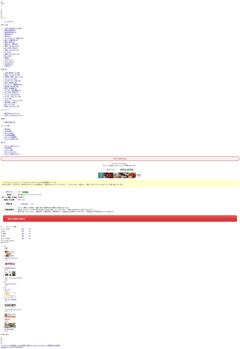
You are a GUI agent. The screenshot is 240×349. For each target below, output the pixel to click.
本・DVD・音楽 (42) (11, 92)
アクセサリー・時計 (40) (12, 80)
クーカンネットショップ (12, 309)
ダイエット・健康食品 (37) (13, 84)
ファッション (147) (10, 78)
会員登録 (13, 345)
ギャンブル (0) (9, 62)
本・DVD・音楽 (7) (10, 48)
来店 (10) (7, 36)
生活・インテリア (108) (12, 75)
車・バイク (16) (9, 104)
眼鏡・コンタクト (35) (11, 106)
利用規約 (51, 345)
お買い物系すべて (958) (12, 73)
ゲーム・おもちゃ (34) (11, 94)
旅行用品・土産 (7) (10, 102)
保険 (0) (7, 58)
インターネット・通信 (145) (13, 38)
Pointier (4, 347)
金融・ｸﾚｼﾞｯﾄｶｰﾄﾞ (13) (11, 54)
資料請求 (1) (8, 34)
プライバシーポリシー (39, 345)
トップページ (9, 21)
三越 (6, 248)
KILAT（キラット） (11, 258)
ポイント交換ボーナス (12, 154)
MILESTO (24, 204)
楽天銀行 (7, 129)
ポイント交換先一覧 (11, 139)
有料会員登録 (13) (10, 32)
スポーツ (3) (8, 60)
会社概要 (57, 345)
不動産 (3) (7, 66)
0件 (23, 229)
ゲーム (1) (7, 52)
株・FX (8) (8, 56)
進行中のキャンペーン (12, 113)
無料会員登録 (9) (10, 30)
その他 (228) (8, 64)
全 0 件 (20, 227)
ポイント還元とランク (12, 146)
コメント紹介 (9, 150)
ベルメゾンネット (10, 283)
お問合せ (29, 345)
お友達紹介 (8, 148)
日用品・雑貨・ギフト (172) (13, 77)
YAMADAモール (10, 268)
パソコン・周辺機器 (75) (12, 90)
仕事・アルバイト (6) (11, 50)
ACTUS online (9, 329)
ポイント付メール (10, 152)
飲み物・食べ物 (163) (11, 86)
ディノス (7, 289)
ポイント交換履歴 (10, 137)
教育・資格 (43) (9, 42)
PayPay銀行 (8, 131)
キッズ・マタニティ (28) (12, 96)
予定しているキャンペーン (13, 115)
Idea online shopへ (17, 218)
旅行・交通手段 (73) (11, 40)
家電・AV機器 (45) (10, 88)
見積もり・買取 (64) (11, 44)
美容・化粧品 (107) (10, 82)
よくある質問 (21, 345)
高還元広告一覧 (9, 122)
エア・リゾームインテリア (13, 278)
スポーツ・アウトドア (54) (13, 100)
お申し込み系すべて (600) (13, 28)
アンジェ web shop (10, 299)
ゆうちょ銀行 (9, 133)
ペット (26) (8, 98)
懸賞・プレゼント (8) (11, 46)
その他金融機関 (9, 135)
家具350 (7, 319)
